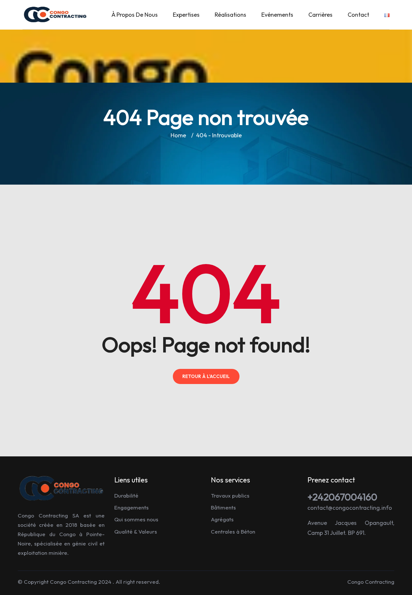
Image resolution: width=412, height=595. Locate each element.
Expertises (186, 14)
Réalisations (230, 14)
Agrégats (222, 519)
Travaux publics (230, 495)
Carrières (320, 14)
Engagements (131, 507)
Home (180, 135)
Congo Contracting (73, 581)
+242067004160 (342, 497)
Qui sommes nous (136, 519)
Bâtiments (223, 507)
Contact (358, 14)
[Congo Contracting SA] (55, 14)
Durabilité (126, 495)
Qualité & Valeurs (135, 531)
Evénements (277, 14)
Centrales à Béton (233, 531)
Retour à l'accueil (206, 376)
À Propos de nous (134, 14)
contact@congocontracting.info (349, 507)
